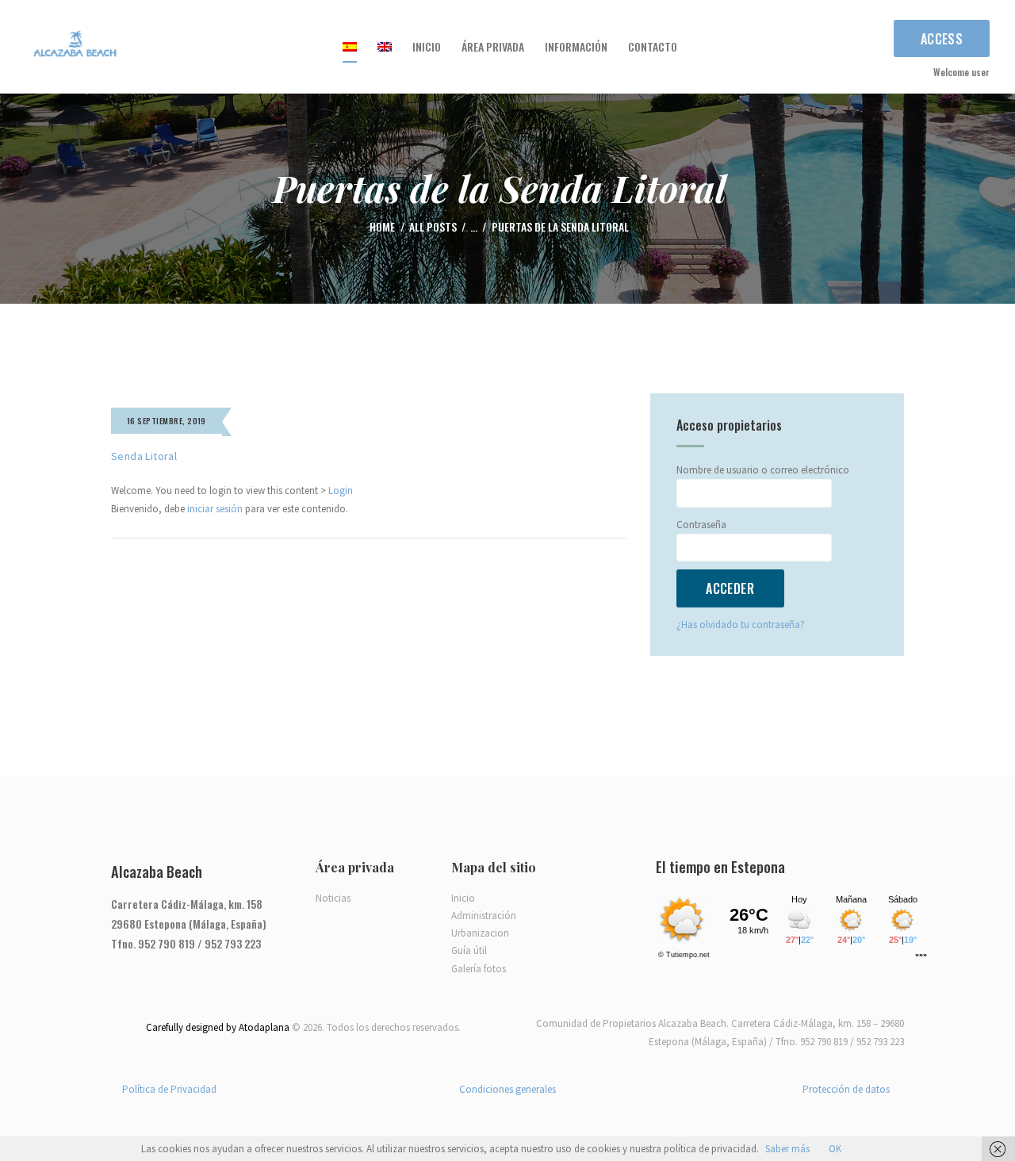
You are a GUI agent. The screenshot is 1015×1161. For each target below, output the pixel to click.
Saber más (787, 1148)
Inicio (463, 898)
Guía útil (469, 950)
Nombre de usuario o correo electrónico (762, 470)
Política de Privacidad (169, 1089)
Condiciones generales (507, 1089)
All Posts (433, 227)
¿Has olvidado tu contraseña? (740, 624)
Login (340, 490)
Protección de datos (846, 1089)
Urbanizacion (480, 933)
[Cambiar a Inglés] (384, 47)
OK (835, 1148)
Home (382, 227)
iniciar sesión (215, 508)
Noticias (333, 898)
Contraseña (701, 524)
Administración (483, 915)
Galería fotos (478, 968)
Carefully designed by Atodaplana (217, 1027)
